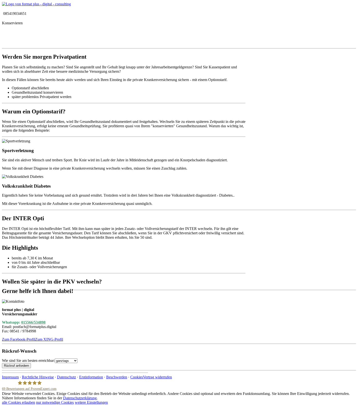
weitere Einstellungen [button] (91, 402)
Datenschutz (66, 377)
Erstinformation (91, 377)
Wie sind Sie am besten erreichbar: (28, 360)
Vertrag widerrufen (157, 377)
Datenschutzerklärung (80, 398)
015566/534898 (33, 322)
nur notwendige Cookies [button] (55, 402)
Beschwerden (116, 377)
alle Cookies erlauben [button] (18, 402)
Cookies (136, 377)
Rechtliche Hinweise (38, 377)
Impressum (10, 377)
